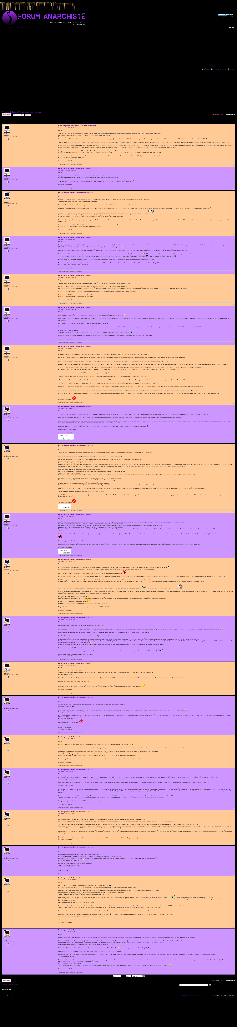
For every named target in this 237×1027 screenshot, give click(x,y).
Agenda (208, 69)
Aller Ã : (177, 984)
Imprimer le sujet (230, 27)
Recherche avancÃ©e (228, 16)
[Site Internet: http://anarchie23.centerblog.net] (8, 139)
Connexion (231, 69)
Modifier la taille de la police (233, 27)
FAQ (204, 69)
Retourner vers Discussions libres (10, 984)
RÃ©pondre (4, 114)
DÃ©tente (18, 27)
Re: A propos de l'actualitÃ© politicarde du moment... (78, 126)
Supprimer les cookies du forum (201, 995)
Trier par (124, 976)
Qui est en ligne (6, 989)
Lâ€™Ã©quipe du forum (187, 995)
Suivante (231, 976)
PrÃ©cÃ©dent (7, 976)
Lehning (62, 127)
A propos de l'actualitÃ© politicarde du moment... (22, 112)
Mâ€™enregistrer (223, 69)
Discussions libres (26, 27)
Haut (233, 165)
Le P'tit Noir (214, 69)
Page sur (222, 114)
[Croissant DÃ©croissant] (138, 976)
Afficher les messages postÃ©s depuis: (104, 976)
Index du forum (12, 27)
